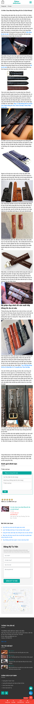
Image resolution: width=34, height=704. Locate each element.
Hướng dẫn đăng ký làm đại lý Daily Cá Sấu (13, 683)
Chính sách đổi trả (7, 687)
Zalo (20, 701)
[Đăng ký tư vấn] (31, 688)
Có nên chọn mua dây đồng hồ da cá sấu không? (16, 10)
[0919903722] (31, 693)
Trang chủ (3, 6)
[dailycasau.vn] (2, 693)
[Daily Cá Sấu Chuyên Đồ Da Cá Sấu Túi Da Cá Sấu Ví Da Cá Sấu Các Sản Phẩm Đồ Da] (16, 2)
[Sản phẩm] (31, 698)
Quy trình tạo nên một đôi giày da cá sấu (19, 652)
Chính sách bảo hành (7, 685)
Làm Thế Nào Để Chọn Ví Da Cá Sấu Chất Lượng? (21, 657)
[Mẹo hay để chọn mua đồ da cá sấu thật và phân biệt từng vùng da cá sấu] (4, 667)
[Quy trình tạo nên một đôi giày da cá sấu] (4, 652)
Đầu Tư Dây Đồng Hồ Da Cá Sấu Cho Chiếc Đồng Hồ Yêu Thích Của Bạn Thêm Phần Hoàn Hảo (16, 105)
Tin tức (9, 6)
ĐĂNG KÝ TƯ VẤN (11, 581)
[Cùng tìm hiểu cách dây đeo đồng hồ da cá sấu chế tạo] (4, 661)
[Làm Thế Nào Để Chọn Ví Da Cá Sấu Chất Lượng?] (4, 656)
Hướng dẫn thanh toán (8, 680)
